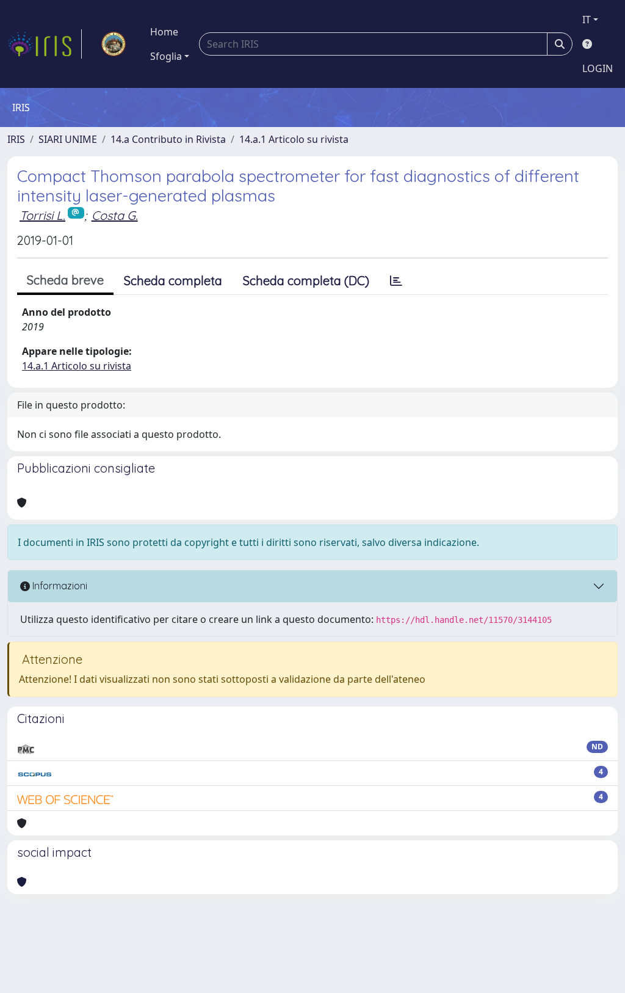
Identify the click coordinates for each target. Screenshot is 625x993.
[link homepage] (44, 44)
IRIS (16, 139)
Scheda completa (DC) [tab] (306, 280)
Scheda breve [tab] (65, 280)
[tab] (396, 281)
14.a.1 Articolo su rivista (294, 139)
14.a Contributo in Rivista (168, 139)
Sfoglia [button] (166, 56)
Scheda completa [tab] (173, 280)
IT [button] (586, 19)
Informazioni (58, 586)
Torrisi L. (42, 215)
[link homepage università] (113, 44)
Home (164, 31)
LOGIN (597, 68)
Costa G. (115, 215)
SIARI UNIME (67, 139)
